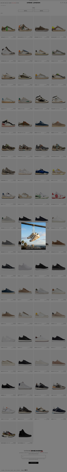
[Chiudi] (45, 223)
